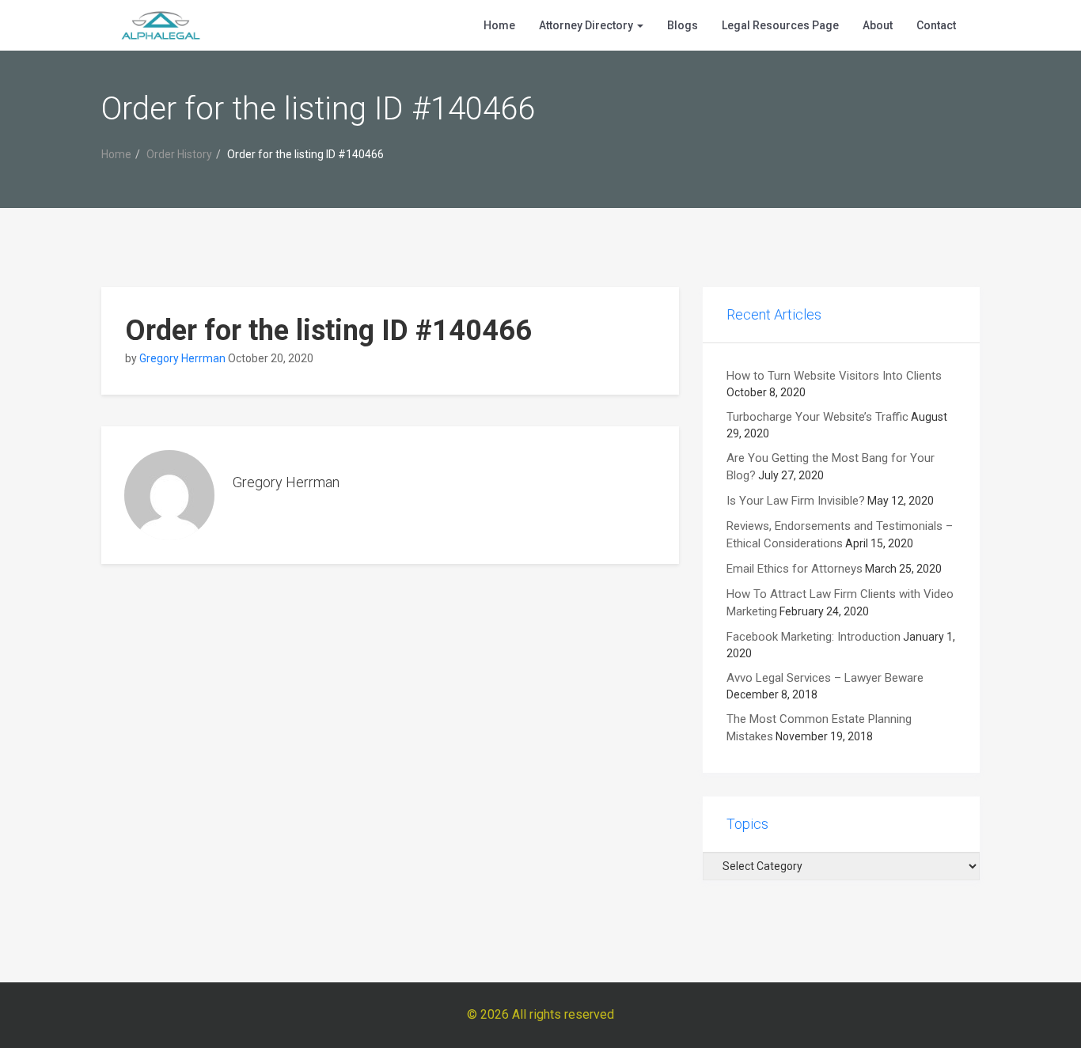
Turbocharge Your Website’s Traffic (817, 417)
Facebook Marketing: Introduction (813, 637)
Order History (179, 154)
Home (499, 25)
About (878, 25)
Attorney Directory (587, 25)
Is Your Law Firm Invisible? (795, 501)
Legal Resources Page (780, 25)
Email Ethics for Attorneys (794, 569)
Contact (936, 25)
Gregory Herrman (182, 358)
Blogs (682, 25)
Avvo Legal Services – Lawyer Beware (825, 678)
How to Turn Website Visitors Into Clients (834, 376)
